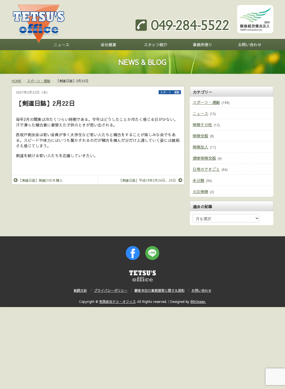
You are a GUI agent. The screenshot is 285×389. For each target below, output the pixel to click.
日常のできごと (206, 169)
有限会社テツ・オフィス (117, 301)
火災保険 (200, 191)
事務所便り (202, 44)
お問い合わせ (249, 44)
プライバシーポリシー (110, 290)
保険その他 (202, 124)
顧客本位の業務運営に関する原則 (159, 290)
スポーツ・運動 (170, 92)
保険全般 (200, 135)
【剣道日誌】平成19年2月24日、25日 (147, 180)
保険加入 (200, 147)
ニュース (61, 44)
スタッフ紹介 (155, 44)
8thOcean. (198, 301)
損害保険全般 (204, 158)
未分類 (198, 180)
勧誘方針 (80, 290)
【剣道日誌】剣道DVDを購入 (41, 180)
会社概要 (108, 44)
